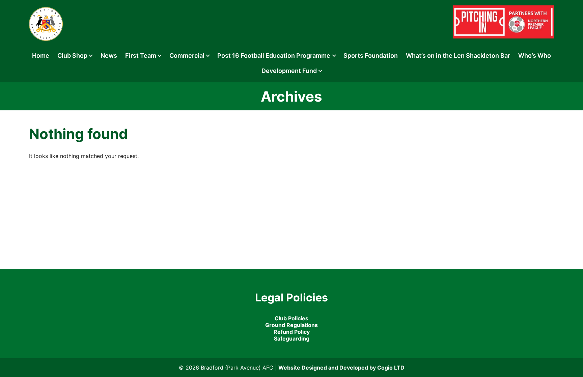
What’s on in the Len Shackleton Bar (458, 55)
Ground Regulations (291, 325)
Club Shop (72, 55)
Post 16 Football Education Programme (273, 55)
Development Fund (289, 70)
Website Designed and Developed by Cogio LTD (341, 367)
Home (40, 55)
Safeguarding (291, 338)
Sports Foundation (370, 55)
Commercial (186, 55)
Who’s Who (534, 55)
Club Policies (291, 318)
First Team (140, 55)
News (109, 55)
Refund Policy (292, 331)
